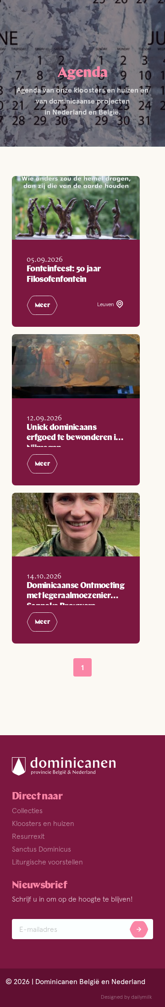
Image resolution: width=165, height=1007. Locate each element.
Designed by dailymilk (126, 997)
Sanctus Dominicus (41, 848)
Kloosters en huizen (43, 823)
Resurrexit (28, 836)
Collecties (27, 810)
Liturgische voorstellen (47, 861)
